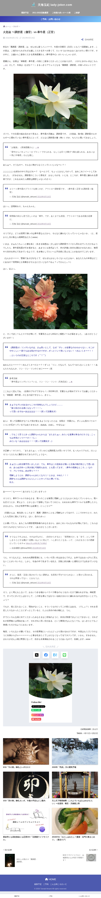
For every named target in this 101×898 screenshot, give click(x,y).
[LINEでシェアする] (64, 655)
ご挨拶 (77, 13)
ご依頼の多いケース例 (61, 13)
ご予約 (46, 884)
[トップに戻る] (3, 886)
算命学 (95, 729)
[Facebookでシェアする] (45, 655)
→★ (5, 65)
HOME (52, 879)
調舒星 (95, 733)
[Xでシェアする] (36, 655)
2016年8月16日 (44, 197)
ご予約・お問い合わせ (50, 19)
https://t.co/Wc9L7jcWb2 (36, 543)
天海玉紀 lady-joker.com (55, 4)
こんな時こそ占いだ (58, 884)
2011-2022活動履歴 (40, 13)
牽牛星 (87, 733)
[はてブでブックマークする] (55, 655)
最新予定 (25, 13)
